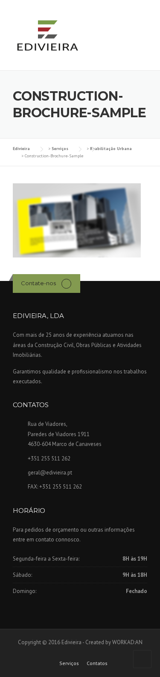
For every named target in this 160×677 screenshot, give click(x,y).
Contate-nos (38, 283)
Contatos (97, 663)
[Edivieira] (47, 36)
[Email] (66, 283)
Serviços (69, 663)
